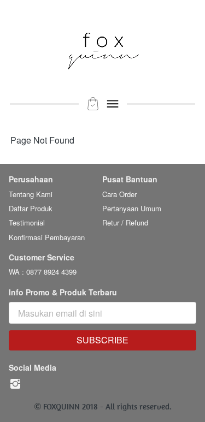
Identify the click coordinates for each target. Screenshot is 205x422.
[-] (15, 384)
